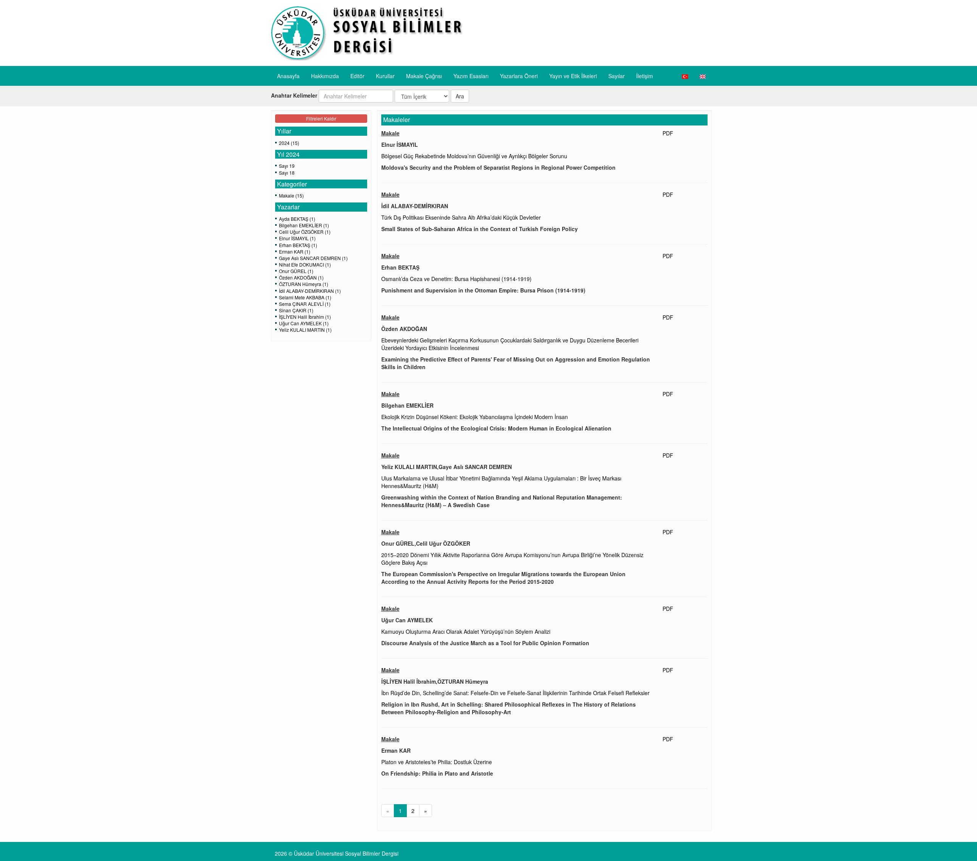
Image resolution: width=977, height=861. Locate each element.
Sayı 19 (287, 165)
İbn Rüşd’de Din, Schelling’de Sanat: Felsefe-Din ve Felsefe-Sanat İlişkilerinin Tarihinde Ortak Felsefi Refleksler (515, 693)
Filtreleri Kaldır (321, 118)
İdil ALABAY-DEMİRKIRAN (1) (310, 291)
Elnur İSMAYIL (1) (297, 238)
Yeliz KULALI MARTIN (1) (305, 329)
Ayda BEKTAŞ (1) (297, 218)
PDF (668, 133)
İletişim (644, 76)
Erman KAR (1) (294, 251)
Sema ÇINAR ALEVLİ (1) (305, 303)
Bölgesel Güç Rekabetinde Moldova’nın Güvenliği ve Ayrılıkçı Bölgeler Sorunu (474, 156)
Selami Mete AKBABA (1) (305, 297)
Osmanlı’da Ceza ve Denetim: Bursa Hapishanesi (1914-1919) (456, 279)
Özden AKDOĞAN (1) (301, 277)
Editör (357, 76)
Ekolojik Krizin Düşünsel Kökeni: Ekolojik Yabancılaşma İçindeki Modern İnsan (474, 417)
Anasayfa (288, 76)
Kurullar (385, 76)
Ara (460, 96)
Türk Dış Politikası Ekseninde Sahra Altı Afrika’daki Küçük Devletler (461, 217)
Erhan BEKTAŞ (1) (298, 245)
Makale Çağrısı (424, 76)
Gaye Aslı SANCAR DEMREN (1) (313, 258)
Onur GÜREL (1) (296, 271)
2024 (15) (289, 143)
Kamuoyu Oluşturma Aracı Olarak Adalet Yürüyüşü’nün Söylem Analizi (465, 631)
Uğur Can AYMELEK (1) (304, 323)
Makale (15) (291, 195)
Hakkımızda (325, 76)
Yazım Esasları (470, 76)
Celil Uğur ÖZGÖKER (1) (305, 231)
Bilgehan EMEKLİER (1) (304, 225)
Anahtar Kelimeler (294, 95)
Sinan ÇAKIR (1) (296, 310)
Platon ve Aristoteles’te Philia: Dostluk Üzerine (436, 762)
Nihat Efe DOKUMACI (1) (305, 264)
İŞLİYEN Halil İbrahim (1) (305, 316)
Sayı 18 (287, 172)
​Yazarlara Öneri (519, 76)
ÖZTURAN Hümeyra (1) (303, 284)
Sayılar (616, 76)
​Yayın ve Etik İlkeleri (573, 76)
